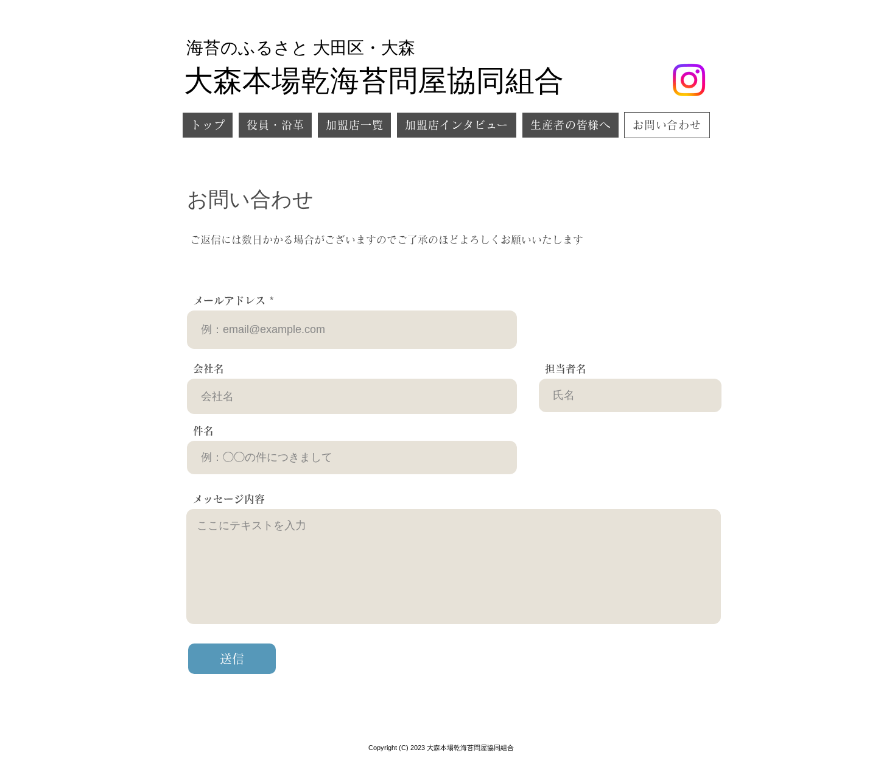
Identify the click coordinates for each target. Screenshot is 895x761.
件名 (203, 431)
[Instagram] (689, 80)
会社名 (208, 368)
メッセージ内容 (228, 499)
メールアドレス (229, 300)
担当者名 (565, 368)
